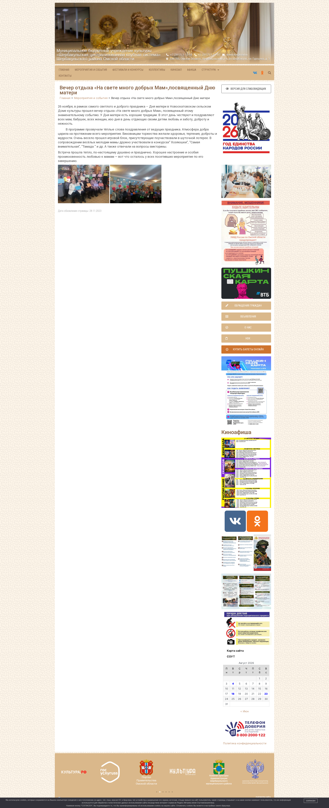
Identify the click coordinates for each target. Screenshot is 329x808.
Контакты (65, 75)
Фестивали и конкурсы (127, 69)
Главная (64, 69)
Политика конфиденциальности (244, 743)
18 (232, 693)
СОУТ (231, 656)
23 (266, 693)
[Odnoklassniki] (257, 521)
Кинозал (176, 69)
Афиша (191, 69)
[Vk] (235, 521)
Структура (209, 69)
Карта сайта (235, 650)
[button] (246, 89)
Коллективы (157, 69)
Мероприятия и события (91, 69)
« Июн (244, 711)
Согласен (310, 801)
